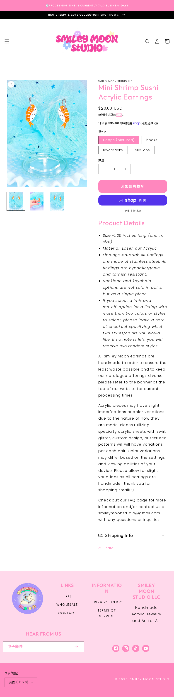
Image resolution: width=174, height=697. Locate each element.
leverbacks (113, 150)
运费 (119, 115)
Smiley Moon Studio (149, 679)
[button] (7, 41)
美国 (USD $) (18, 682)
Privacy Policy (107, 602)
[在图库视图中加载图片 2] (36, 201)
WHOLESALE (67, 604)
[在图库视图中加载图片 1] (16, 201)
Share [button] (109, 548)
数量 (101, 160)
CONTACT (67, 613)
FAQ (67, 596)
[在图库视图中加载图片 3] (57, 201)
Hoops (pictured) (119, 140)
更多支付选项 (132, 211)
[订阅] (76, 646)
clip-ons (142, 150)
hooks (151, 140)
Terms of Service (107, 613)
